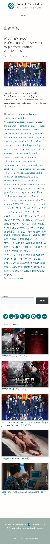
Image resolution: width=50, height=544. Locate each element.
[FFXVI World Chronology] (25, 386)
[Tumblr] (11, 316)
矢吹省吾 (40, 255)
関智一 (7, 271)
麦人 (9, 275)
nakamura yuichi (12, 161)
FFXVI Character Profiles (14, 356)
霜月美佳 (23, 271)
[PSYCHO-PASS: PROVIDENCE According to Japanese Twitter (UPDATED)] (25, 420)
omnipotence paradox (15, 165)
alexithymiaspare (15, 122)
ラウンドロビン (23, 220)
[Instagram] (16, 316)
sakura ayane (10, 177)
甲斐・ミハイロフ (16, 255)
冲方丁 (32, 228)
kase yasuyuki (11, 141)
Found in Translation (29, 4)
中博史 (12, 224)
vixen (6, 200)
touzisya (8, 196)
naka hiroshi (30, 157)
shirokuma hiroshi (30, 185)
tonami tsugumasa (21, 192)
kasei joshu (24, 141)
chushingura (10, 126)
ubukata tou (37, 196)
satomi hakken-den (28, 177)
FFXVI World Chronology (15, 389)
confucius (22, 126)
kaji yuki (40, 138)
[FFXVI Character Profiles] (25, 353)
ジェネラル (24, 208)
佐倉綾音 (11, 228)
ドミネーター (22, 216)
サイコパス (12, 208)
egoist (43, 126)
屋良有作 (26, 235)
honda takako (15, 138)
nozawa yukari (29, 161)
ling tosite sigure (28, 149)
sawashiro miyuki (12, 181)
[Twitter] (5, 316)
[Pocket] (33, 316)
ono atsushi (32, 165)
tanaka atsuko (33, 188)
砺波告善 (8, 259)
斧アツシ (39, 239)
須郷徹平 (33, 271)
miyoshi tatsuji (23, 153)
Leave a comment (15, 279)
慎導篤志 (29, 239)
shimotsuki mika (12, 185)
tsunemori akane (21, 196)
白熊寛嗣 (30, 255)
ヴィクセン (30, 204)
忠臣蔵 (20, 239)
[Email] (44, 316)
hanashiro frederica (29, 130)
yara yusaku (34, 200)
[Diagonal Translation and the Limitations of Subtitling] (25, 489)
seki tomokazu (30, 181)
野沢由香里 (39, 267)
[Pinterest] (22, 316)
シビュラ (36, 208)
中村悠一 (21, 224)
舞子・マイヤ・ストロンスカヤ (29, 259)
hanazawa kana (11, 134)
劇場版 (40, 228)
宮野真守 (16, 235)
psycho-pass (10, 169)
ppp (41, 165)
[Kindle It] (38, 316)
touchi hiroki (38, 192)
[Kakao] (27, 316)
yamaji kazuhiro (19, 200)
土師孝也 (20, 232)
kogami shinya (34, 145)
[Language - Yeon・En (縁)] (25, 456)
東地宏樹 (30, 243)
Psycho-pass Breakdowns (16, 118)
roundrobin (23, 169)
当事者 (12, 239)
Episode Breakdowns (17, 114)
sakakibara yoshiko (34, 173)
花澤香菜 (24, 263)
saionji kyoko (16, 173)
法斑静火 (38, 247)
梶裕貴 (39, 243)
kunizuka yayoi (11, 149)
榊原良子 (16, 247)
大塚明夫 (30, 232)
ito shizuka (29, 138)
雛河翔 (15, 271)
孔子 (38, 232)
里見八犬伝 (17, 267)
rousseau (34, 169)
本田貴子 (20, 243)
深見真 (15, 251)
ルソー (36, 220)
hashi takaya (27, 134)
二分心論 (31, 224)
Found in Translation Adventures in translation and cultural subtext (25, 526)
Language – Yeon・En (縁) (15, 459)
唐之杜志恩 (9, 232)
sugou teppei (18, 188)
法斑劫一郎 (27, 247)
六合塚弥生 (22, 228)
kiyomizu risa (19, 145)
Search (5, 296)
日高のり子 (9, 243)
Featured (33, 114)
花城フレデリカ (11, 263)
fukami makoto (11, 130)
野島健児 (28, 267)
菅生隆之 (34, 263)
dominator (33, 126)
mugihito (18, 157)
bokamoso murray (34, 122)
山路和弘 (36, 235)
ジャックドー (24, 212)
